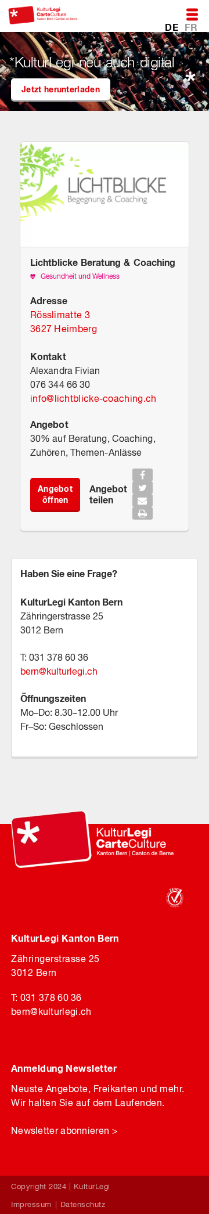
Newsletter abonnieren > (64, 1130)
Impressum (31, 1204)
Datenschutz (83, 1204)
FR (191, 27)
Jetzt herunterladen (60, 89)
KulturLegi (92, 1186)
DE (173, 27)
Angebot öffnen (55, 494)
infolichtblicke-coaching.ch (93, 398)
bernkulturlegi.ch (59, 671)
